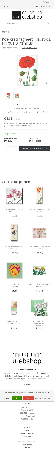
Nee (28, 398)
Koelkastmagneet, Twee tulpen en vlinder (14, 247)
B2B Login (46, 2)
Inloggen (27, 427)
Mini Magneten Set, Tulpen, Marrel (39, 247)
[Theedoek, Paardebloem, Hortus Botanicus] (14, 308)
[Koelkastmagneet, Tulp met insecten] (39, 196)
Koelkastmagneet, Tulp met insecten (39, 210)
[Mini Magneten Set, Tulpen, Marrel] (39, 233)
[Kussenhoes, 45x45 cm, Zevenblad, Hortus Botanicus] (39, 308)
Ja (17, 398)
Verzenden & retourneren (27, 442)
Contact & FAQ (27, 445)
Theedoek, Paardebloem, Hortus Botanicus (14, 322)
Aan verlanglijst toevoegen (28, 105)
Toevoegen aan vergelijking (20, 112)
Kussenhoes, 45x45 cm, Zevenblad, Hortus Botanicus (39, 323)
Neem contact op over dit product (28, 108)
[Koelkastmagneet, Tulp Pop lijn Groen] (14, 270)
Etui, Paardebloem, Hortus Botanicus (39, 285)
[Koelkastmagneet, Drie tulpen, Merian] (14, 196)
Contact (27, 403)
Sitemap (27, 448)
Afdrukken (42, 112)
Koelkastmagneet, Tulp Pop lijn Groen (14, 285)
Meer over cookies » (42, 398)
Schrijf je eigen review (29, 48)
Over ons (27, 430)
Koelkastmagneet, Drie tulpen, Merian (14, 210)
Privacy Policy (27, 436)
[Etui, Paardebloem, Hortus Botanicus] (39, 270)
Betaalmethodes (27, 439)
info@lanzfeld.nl (29, 416)
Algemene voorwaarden (27, 433)
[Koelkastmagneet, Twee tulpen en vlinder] (14, 233)
